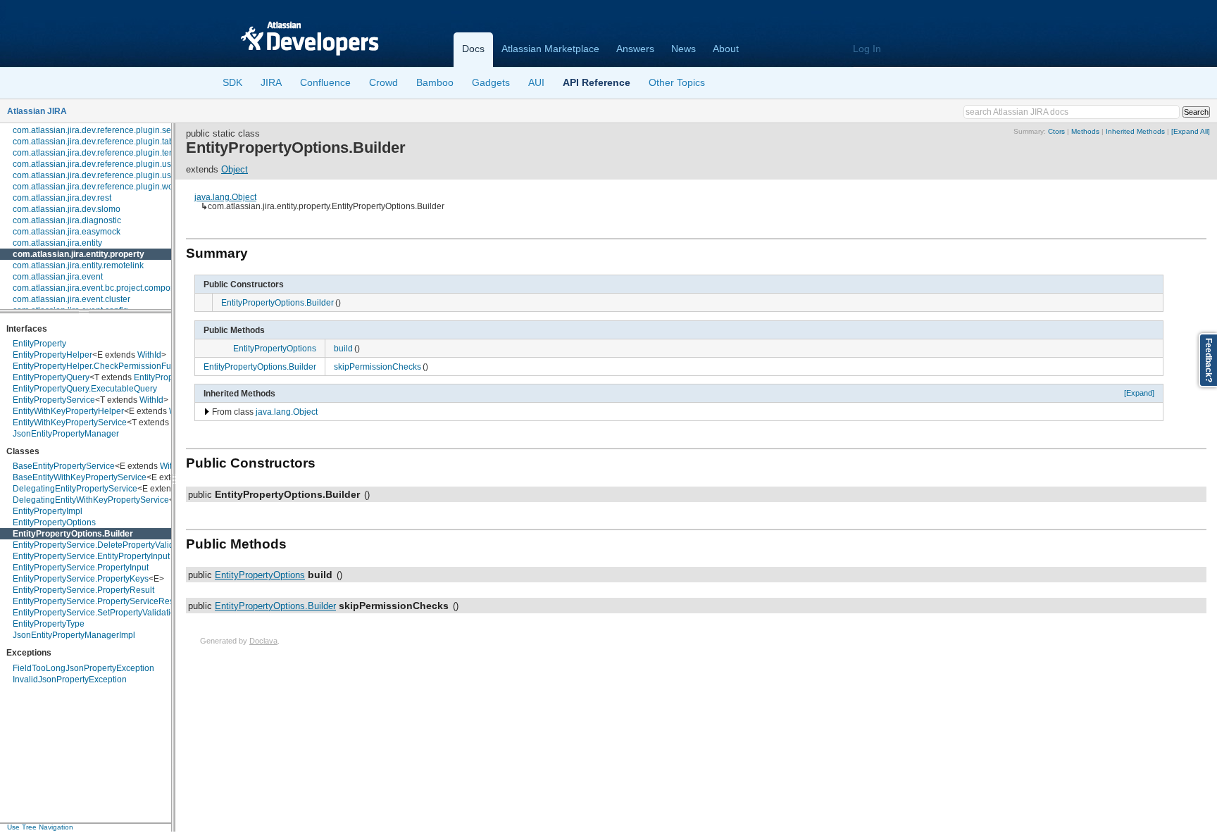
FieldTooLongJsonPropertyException (83, 668)
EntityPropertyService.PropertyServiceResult (98, 601)
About (726, 48)
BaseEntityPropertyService (64, 466)
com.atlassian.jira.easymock (66, 232)
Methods (1085, 131)
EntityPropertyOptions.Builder (73, 534)
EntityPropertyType (49, 624)
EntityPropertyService (54, 400)
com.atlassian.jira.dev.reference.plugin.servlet (100, 130)
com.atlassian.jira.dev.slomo (66, 209)
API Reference (596, 82)
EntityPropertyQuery (51, 377)
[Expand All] (1190, 131)
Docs (473, 48)
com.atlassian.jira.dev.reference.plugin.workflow (104, 187)
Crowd (383, 82)
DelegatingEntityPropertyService (75, 489)
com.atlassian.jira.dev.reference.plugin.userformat (108, 175)
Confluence (325, 82)
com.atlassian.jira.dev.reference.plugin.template (104, 153)
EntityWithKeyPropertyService (70, 422)
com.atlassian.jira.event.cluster (71, 299)
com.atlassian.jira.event (58, 277)
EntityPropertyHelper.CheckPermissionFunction (103, 366)
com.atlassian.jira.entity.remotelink (78, 265)
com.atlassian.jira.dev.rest (62, 198)
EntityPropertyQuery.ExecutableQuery (85, 389)
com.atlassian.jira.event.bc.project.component (100, 288)
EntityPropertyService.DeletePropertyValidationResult (115, 545)
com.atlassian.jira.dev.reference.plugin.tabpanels (106, 141)
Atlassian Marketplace (550, 48)
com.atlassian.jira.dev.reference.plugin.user (96, 164)
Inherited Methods (1135, 131)
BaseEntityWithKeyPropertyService (79, 477)
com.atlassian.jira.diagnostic (67, 220)
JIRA (271, 82)
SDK (232, 82)
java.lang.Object (225, 196)
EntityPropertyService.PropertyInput (81, 567)
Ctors (1056, 131)
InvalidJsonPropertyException (70, 679)
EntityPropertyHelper (52, 355)
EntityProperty (39, 344)
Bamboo (435, 82)
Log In (867, 48)
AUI (536, 82)
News (683, 48)
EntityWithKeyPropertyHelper (68, 411)
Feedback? (1208, 360)
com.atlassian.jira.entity (57, 243)
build (343, 348)
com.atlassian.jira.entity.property (78, 254)
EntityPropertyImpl (47, 511)
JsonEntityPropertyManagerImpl (74, 635)
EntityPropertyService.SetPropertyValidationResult (109, 613)
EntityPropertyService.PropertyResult (83, 590)
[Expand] (1139, 393)
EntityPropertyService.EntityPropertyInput (91, 556)
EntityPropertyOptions (54, 522)
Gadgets (491, 82)
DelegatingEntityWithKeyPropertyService (91, 500)
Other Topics (677, 82)
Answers (635, 48)
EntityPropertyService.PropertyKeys (81, 579)
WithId (149, 355)
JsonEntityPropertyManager (66, 434)
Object (234, 169)
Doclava (263, 641)
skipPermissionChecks (377, 366)
